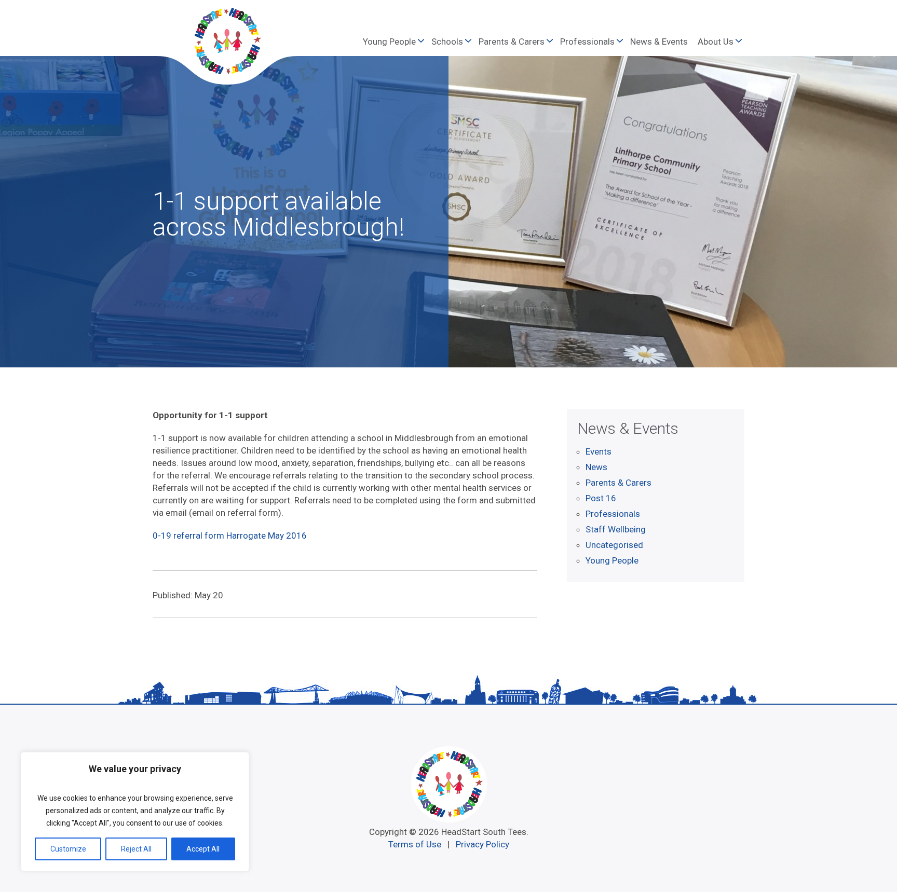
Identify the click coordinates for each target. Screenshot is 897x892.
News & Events (659, 41)
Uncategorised (614, 545)
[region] (135, 811)
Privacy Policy (482, 844)
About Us (715, 41)
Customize (68, 849)
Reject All (136, 849)
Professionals (587, 41)
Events (598, 451)
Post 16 (601, 498)
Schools (447, 41)
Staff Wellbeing (616, 529)
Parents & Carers (512, 41)
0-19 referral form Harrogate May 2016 (230, 535)
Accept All (203, 849)
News (596, 467)
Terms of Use (414, 844)
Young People (389, 41)
